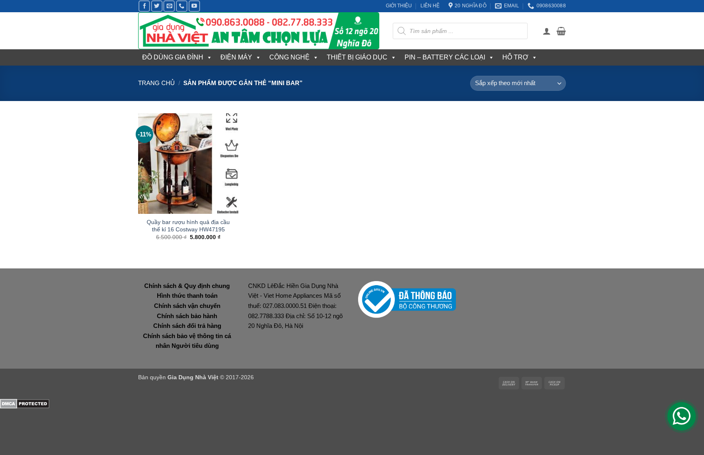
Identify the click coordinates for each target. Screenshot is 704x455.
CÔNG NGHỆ (289, 57)
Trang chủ (156, 82)
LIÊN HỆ (430, 6)
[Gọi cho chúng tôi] (181, 6)
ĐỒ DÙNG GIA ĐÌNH (172, 57)
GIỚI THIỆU (399, 6)
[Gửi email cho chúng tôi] (169, 6)
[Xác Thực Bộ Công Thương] (407, 298)
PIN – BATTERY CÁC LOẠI (445, 57)
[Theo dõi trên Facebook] (144, 6)
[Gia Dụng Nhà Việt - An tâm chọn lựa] (259, 30)
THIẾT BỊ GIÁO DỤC (357, 57)
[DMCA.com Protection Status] (24, 403)
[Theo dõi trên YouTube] (194, 6)
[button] (547, 31)
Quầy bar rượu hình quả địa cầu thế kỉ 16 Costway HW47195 (188, 226)
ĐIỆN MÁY (236, 57)
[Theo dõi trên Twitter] (157, 6)
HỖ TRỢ (515, 57)
